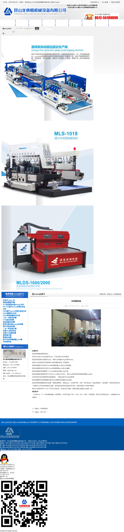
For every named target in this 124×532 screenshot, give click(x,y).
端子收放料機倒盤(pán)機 (35, 142)
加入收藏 (105, 2)
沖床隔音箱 (35, 147)
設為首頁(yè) (95, 2)
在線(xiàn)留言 (102, 23)
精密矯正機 (35, 127)
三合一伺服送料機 (35, 76)
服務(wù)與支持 (51, 422)
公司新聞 (48, 29)
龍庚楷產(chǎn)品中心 (14, 294)
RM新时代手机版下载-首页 (8, 531)
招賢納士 (88, 23)
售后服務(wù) (75, 23)
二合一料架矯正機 (35, 109)
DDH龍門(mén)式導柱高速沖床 (35, 57)
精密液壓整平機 (35, 36)
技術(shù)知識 (48, 42)
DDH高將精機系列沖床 (35, 70)
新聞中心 (48, 23)
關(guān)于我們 (28, 422)
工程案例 (42, 422)
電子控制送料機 (35, 101)
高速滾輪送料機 (35, 88)
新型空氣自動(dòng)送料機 (35, 96)
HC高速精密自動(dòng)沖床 (35, 44)
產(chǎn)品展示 (35, 23)
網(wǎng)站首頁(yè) (7, 422)
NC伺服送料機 (35, 82)
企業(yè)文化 (22, 36)
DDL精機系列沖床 (35, 63)
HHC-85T (43, 412)
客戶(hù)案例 (62, 23)
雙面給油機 (35, 134)
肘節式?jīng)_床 (35, 29)
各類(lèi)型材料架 (35, 114)
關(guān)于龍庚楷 (22, 24)
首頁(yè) (109, 294)
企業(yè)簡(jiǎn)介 (22, 30)
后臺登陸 (74, 422)
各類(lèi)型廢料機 (35, 121)
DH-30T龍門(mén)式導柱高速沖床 (35, 50)
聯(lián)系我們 (115, 2)
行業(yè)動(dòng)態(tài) (48, 37)
